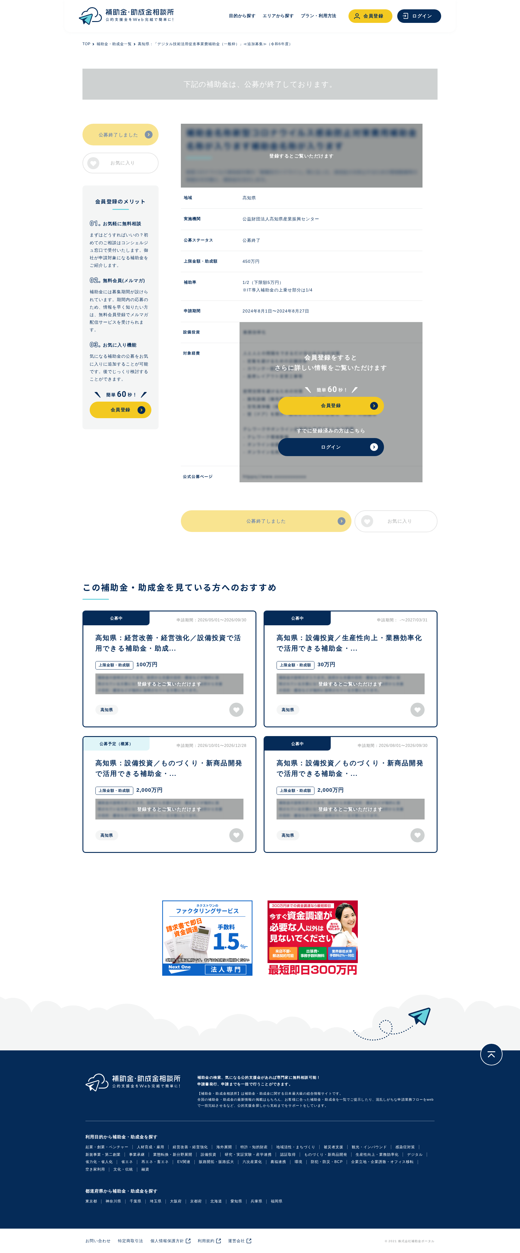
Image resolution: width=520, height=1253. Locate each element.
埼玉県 (156, 1201)
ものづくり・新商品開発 (325, 1154)
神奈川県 (113, 1201)
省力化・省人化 (99, 1162)
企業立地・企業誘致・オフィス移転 (382, 1162)
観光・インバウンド (369, 1147)
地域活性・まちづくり (295, 1147)
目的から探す (242, 16)
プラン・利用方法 (318, 16)
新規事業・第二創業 (103, 1154)
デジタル (415, 1154)
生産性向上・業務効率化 (377, 1154)
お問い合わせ (98, 1241)
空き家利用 (95, 1169)
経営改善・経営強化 (190, 1147)
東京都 (91, 1201)
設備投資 (208, 1154)
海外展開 (224, 1147)
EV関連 (183, 1162)
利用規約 (206, 1241)
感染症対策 (405, 1147)
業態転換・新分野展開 (172, 1154)
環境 (298, 1162)
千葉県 (135, 1201)
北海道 (216, 1201)
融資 (145, 1169)
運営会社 (236, 1241)
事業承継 (137, 1154)
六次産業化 (252, 1162)
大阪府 (176, 1201)
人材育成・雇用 (150, 1147)
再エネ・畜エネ (155, 1162)
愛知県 (236, 1201)
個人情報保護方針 (167, 1241)
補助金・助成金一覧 (114, 44)
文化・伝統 (123, 1169)
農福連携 (278, 1162)
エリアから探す (278, 16)
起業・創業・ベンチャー (106, 1147)
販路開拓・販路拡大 (216, 1162)
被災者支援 (333, 1147)
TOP (86, 44)
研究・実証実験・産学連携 (248, 1154)
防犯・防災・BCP (327, 1162)
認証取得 (288, 1154)
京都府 (196, 1201)
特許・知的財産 (254, 1147)
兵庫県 (256, 1201)
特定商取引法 (130, 1241)
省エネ (127, 1162)
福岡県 (277, 1201)
